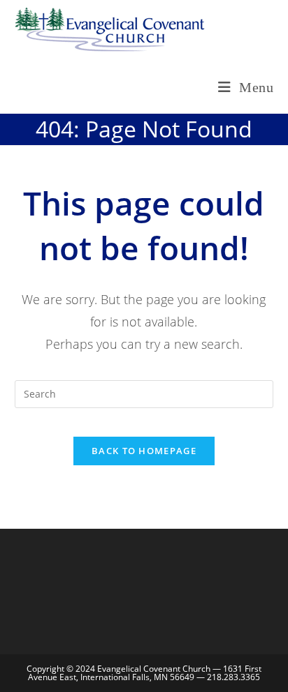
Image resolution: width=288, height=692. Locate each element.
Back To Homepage (144, 450)
